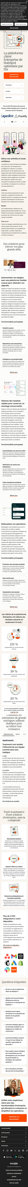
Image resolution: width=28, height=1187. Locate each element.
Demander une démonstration (17, 75)
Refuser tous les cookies (21, 24)
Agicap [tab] (18, 734)
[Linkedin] (19, 1151)
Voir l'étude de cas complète (10, 801)
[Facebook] (3, 1151)
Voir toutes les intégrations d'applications (11, 946)
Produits (8, 91)
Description (9, 85)
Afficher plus (14, 372)
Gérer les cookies (14, 28)
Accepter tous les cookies (7, 24)
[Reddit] (23, 1151)
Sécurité (14, 1176)
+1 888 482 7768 (14, 712)
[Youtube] (11, 1151)
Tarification (9, 97)
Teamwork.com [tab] (8, 734)
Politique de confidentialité (14, 1173)
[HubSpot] (14, 1163)
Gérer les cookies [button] (14, 1182)
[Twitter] (15, 1151)
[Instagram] (7, 1151)
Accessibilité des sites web (14, 1179)
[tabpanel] (14, 770)
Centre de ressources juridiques (14, 1170)
